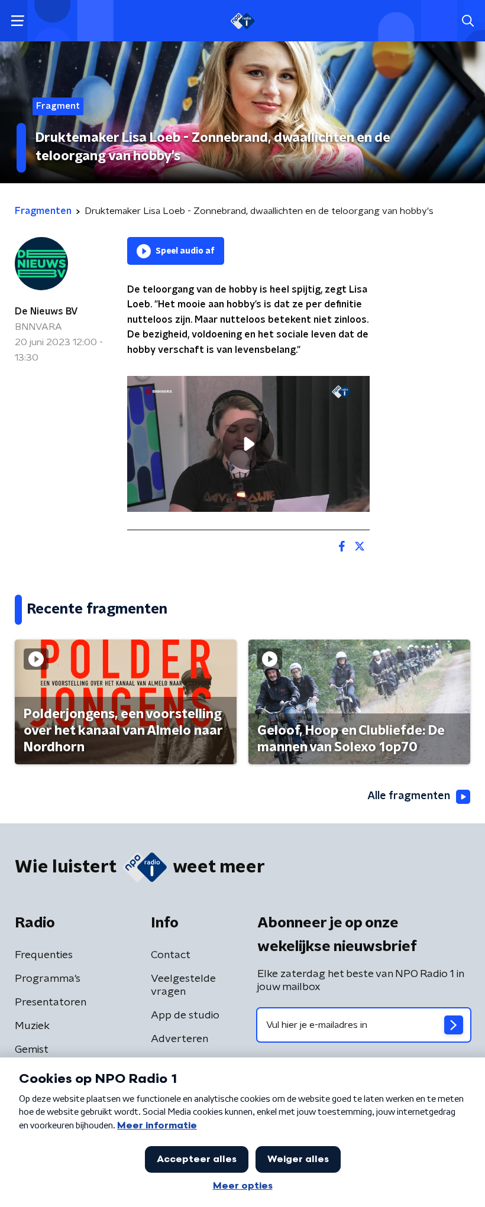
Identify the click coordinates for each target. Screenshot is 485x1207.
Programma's (47, 979)
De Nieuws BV (46, 311)
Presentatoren (50, 1002)
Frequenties (44, 955)
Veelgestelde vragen (183, 985)
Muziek (32, 1026)
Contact (170, 955)
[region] (248, 444)
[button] (17, 21)
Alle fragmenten (408, 796)
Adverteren (179, 1039)
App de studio (185, 1015)
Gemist (31, 1049)
